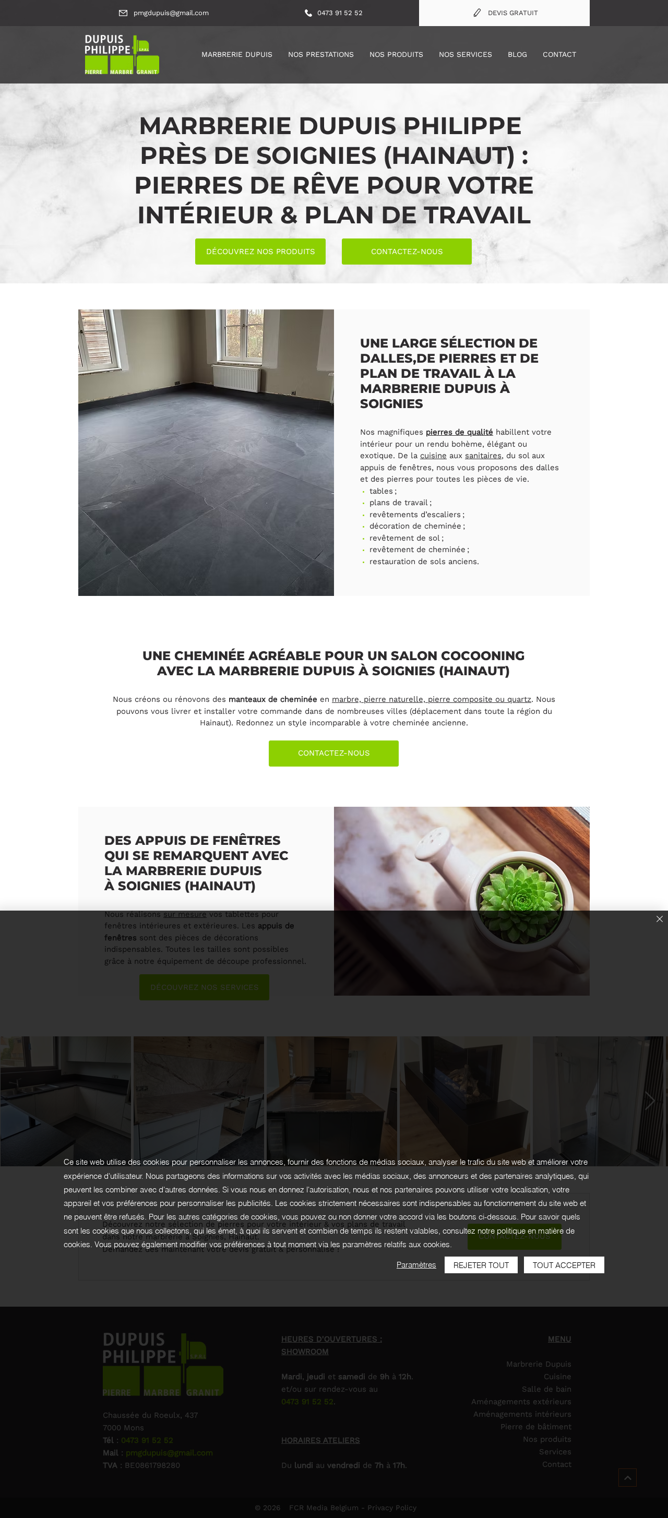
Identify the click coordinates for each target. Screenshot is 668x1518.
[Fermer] (659, 920)
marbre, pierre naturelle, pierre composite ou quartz (431, 699)
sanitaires (483, 455)
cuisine (433, 455)
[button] (321, 54)
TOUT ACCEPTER (564, 1265)
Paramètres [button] (416, 1265)
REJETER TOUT (481, 1265)
